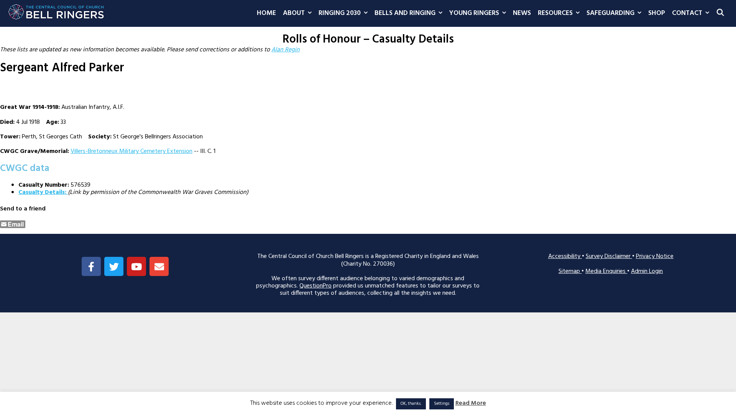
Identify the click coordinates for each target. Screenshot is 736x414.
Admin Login (647, 271)
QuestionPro (315, 286)
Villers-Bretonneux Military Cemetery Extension (131, 151)
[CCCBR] (56, 10)
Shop (656, 13)
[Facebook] (91, 266)
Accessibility (565, 256)
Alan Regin (285, 50)
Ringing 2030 (340, 13)
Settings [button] (441, 403)
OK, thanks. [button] (411, 403)
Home (266, 13)
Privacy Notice (655, 256)
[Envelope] (159, 266)
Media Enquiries (606, 271)
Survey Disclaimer (609, 256)
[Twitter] (113, 266)
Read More (470, 403)
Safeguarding (610, 13)
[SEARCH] (720, 13)
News (522, 13)
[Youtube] (136, 266)
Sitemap (570, 271)
